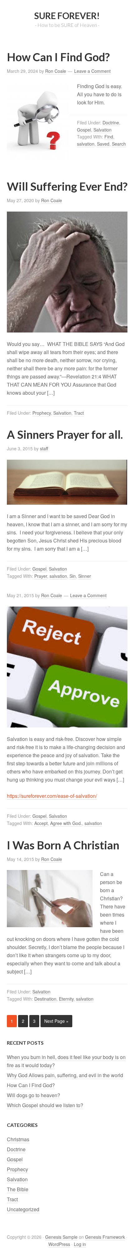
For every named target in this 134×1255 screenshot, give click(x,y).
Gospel (84, 130)
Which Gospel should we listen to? (45, 1105)
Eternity (66, 999)
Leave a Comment (92, 71)
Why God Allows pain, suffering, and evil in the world (65, 1075)
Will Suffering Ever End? (67, 186)
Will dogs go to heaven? (33, 1095)
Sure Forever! (67, 15)
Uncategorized (23, 1209)
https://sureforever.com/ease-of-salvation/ (52, 795)
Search (119, 144)
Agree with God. (66, 823)
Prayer (40, 576)
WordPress (59, 1244)
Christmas (18, 1139)
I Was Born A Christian (63, 845)
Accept (41, 823)
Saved (103, 144)
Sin (72, 576)
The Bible (17, 1189)
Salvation (102, 130)
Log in (80, 1244)
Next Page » (56, 1021)
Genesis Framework (105, 1237)
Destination (45, 999)
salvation (85, 144)
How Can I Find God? (58, 57)
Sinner (84, 576)
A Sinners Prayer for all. (65, 434)
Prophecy (41, 413)
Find (108, 136)
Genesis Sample (61, 1237)
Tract (79, 413)
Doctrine (111, 122)
